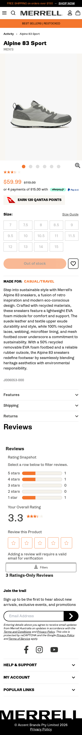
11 (56, 236)
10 (26, 236)
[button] (23, 166)
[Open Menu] (4, 12)
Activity (8, 34)
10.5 (41, 236)
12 (10, 246)
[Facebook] (26, 650)
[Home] (41, 13)
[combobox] (33, 616)
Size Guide (70, 214)
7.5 (25, 225)
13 (26, 246)
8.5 (56, 225)
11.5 (71, 236)
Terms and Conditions (17, 631)
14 (41, 246)
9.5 (10, 236)
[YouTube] (54, 650)
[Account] (70, 12)
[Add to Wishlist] (73, 263)
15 (56, 246)
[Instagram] (39, 650)
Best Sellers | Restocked (41, 23)
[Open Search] (13, 12)
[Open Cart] (77, 12)
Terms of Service (19, 638)
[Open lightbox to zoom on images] (77, 165)
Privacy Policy (46, 631)
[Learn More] (58, 189)
